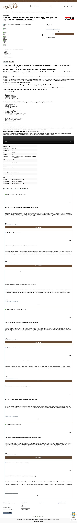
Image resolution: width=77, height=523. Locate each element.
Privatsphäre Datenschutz (25, 508)
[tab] (5, 62)
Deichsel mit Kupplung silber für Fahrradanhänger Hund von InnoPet (20, 284)
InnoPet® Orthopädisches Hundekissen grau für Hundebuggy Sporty (20, 476)
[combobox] (39, 6)
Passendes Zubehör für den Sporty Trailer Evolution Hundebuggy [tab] (15, 188)
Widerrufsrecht (23, 506)
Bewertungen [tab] (11, 61)
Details (38, 304)
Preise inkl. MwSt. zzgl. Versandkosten (53, 29)
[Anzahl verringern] (47, 34)
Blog (40, 503)
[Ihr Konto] (67, 6)
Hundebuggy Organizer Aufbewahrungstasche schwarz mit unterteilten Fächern (23, 437)
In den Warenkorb (38, 227)
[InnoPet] (69, 19)
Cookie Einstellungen (24, 510)
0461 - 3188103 (6, 506)
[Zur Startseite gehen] (11, 6)
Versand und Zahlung (24, 509)
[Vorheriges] (8, 35)
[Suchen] (50, 6)
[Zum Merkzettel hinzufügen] (70, 202)
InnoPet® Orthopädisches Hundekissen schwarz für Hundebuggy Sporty (21, 399)
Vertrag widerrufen (7, 512)
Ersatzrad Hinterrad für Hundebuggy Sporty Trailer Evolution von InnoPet (21, 322)
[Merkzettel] (64, 6)
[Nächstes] (43, 35)
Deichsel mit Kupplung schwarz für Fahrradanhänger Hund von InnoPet (21, 245)
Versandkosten (35, 519)
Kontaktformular (11, 509)
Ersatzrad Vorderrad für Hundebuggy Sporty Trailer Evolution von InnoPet (21, 207)
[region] (23, 35)
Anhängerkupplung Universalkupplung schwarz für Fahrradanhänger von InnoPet (23, 360)
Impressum (23, 503)
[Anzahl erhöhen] (51, 34)
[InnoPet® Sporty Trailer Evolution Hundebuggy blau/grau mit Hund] (26, 35)
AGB (22, 505)
